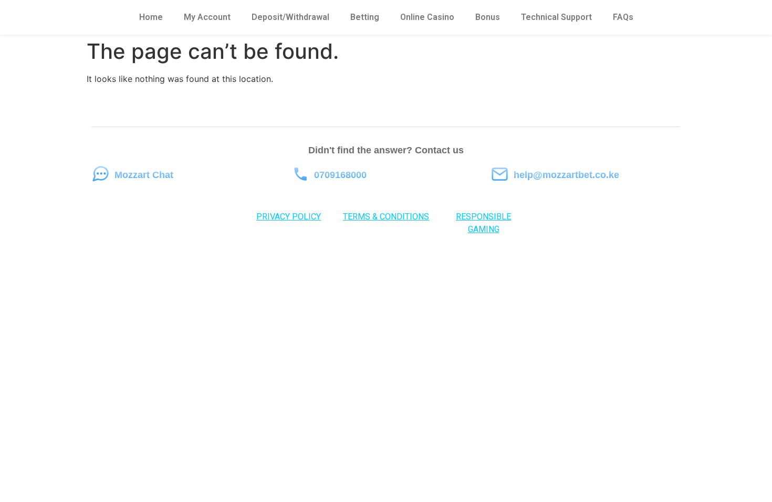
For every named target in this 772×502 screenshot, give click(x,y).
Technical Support (556, 17)
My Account (207, 17)
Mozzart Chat (143, 175)
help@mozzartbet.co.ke (566, 175)
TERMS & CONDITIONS (386, 217)
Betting (364, 17)
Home (151, 17)
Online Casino (427, 17)
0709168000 (340, 175)
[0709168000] (300, 174)
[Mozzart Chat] (100, 174)
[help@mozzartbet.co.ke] (499, 174)
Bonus (487, 17)
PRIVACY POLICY (288, 217)
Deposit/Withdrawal (290, 17)
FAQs (623, 17)
